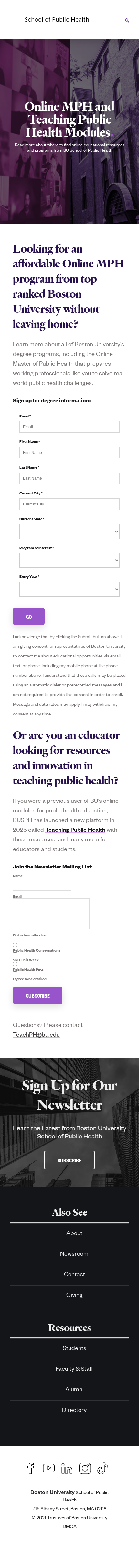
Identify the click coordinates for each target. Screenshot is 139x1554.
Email (25, 416)
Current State (32, 518)
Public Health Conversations (36, 950)
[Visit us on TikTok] (105, 1467)
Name (18, 875)
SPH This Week (26, 959)
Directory (74, 1409)
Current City (31, 493)
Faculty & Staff (74, 1368)
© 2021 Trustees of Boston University (69, 1517)
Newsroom (74, 1253)
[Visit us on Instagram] (85, 1467)
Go (29, 616)
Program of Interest (36, 547)
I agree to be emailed (30, 978)
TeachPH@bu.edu (36, 1034)
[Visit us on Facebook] (31, 1467)
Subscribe (38, 995)
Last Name (29, 467)
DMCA (70, 1525)
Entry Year (29, 576)
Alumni (74, 1389)
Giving (74, 1294)
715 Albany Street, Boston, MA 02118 (69, 1508)
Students (74, 1347)
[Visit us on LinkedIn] (67, 1467)
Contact (74, 1274)
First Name (29, 441)
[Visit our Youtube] (49, 1467)
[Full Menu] (124, 19)
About (74, 1232)
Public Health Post (28, 969)
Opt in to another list (30, 935)
